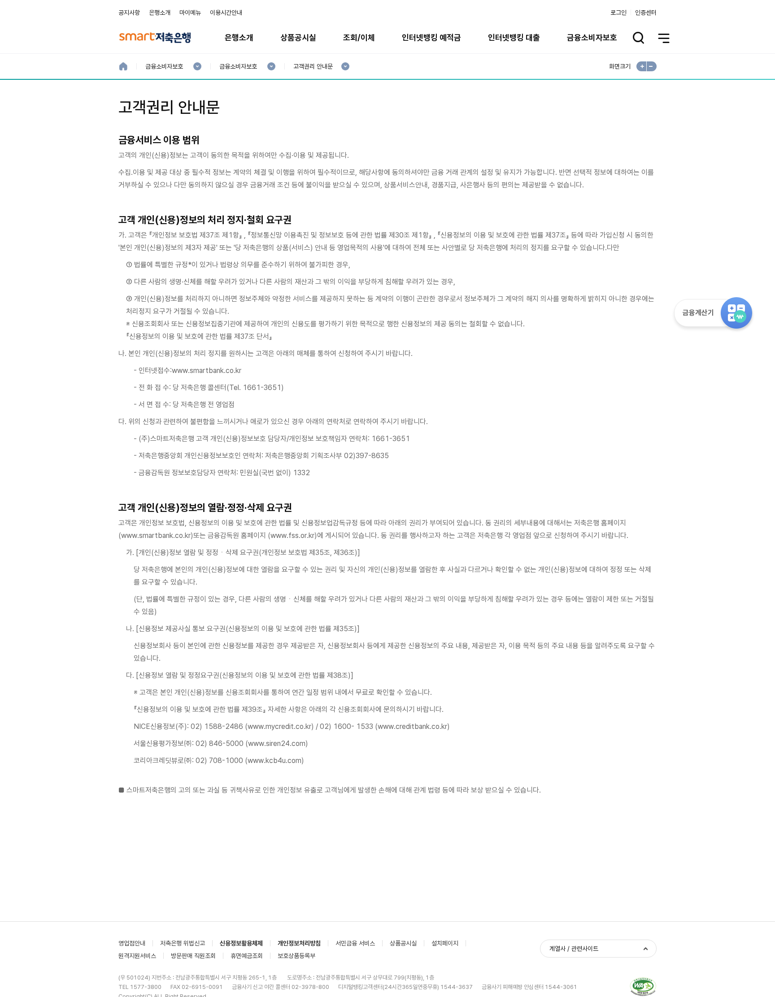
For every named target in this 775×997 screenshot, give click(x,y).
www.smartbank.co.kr (206, 370)
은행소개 (159, 12)
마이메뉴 (190, 12)
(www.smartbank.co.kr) (155, 535)
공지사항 (129, 12)
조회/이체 (359, 37)
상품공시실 (298, 37)
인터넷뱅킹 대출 (514, 37)
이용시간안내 (226, 12)
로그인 (618, 12)
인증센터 (646, 12)
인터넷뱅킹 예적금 (431, 37)
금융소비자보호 (592, 37)
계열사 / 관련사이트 (573, 948)
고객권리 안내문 (313, 66)
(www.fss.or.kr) (292, 535)
